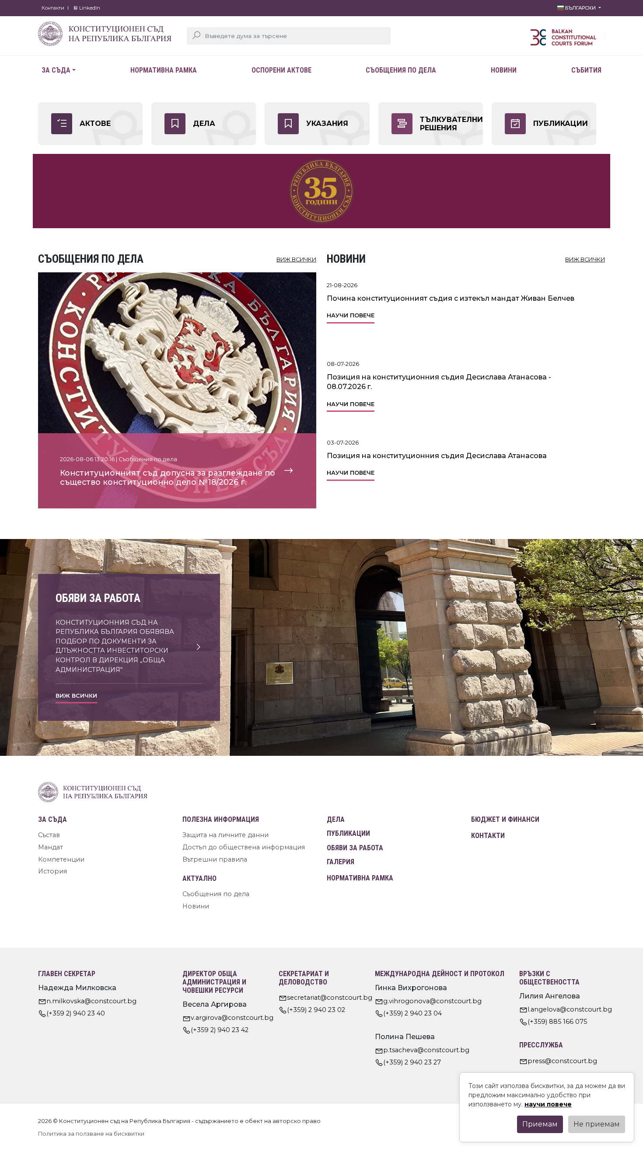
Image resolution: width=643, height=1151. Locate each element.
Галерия (340, 862)
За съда (56, 70)
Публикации (348, 833)
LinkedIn (89, 8)
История (52, 871)
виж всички (296, 259)
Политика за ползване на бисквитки (91, 1133)
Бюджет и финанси (505, 819)
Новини (504, 70)
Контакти (53, 8)
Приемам (540, 1124)
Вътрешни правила (214, 859)
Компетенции (61, 859)
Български (580, 8)
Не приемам (596, 1124)
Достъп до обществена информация (243, 847)
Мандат (50, 847)
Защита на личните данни (225, 835)
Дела (336, 819)
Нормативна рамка (163, 70)
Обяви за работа (355, 848)
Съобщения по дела (401, 70)
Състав (49, 835)
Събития (586, 70)
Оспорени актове (281, 70)
